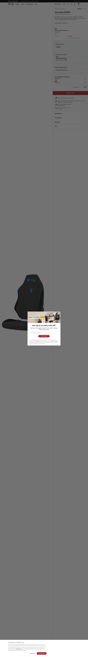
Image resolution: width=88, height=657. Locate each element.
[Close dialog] (58, 313)
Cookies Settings (32, 653)
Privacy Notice (18, 649)
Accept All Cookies (42, 653)
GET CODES (44, 336)
